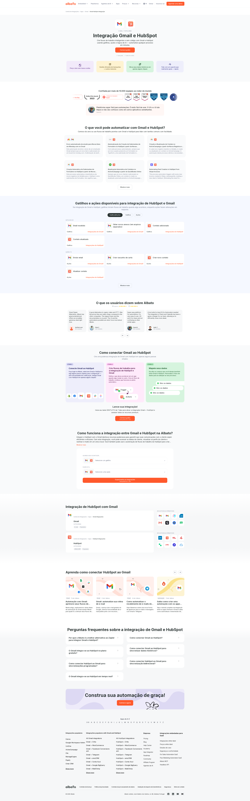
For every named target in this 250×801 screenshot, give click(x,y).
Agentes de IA (148, 766)
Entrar (151, 4)
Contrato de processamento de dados (123, 787)
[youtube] (178, 794)
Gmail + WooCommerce (95, 745)
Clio (67, 753)
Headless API (164, 765)
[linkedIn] (173, 794)
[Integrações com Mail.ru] (174, 523)
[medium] (182, 794)
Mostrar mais (125, 187)
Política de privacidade (101, 787)
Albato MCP (164, 761)
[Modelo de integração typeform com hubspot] (125, 146)
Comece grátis (125, 50)
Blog (144, 742)
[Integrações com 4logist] (181, 538)
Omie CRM (69, 764)
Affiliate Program (149, 762)
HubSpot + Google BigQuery (127, 765)
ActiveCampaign (72, 750)
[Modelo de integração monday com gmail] (84, 146)
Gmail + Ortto (91, 742)
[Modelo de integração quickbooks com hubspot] (125, 171)
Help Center (147, 745)
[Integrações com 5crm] (160, 545)
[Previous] (123, 335)
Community (147, 759)
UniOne (68, 746)
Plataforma (95, 4)
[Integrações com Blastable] (174, 516)
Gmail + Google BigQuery (95, 765)
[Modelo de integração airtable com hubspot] (166, 146)
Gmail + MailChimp (93, 769)
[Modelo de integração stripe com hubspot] (166, 171)
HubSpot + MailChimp (124, 769)
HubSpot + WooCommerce (126, 745)
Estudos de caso (165, 748)
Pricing (145, 738)
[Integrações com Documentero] (181, 516)
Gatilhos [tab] (128, 215)
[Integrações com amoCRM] (160, 538)
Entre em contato (179, 787)
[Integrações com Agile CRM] (181, 545)
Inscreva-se (160, 4)
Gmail (86, 11)
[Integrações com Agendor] (174, 545)
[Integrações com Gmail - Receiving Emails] (167, 516)
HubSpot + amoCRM (124, 758)
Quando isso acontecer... (91, 455)
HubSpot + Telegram (124, 755)
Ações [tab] (138, 215)
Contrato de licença (85, 787)
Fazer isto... (86, 467)
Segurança (167, 787)
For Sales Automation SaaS (169, 754)
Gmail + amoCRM (92, 758)
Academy (146, 749)
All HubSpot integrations (125, 738)
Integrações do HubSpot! (174, 232)
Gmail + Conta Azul (93, 762)
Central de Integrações (72, 11)
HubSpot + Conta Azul (124, 762)
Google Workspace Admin (75, 743)
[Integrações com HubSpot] (167, 538)
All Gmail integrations (94, 738)
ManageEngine (71, 757)
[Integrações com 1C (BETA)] (174, 538)
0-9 (88, 722)
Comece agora (125, 703)
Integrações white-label (168, 741)
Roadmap (146, 755)
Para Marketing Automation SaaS (171, 758)
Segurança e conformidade (169, 751)
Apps (117, 4)
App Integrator (148, 752)
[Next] (127, 335)
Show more (70, 769)
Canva (68, 739)
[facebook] (168, 794)
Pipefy (68, 760)
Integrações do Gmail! (95, 232)
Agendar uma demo (175, 4)
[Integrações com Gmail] (160, 516)
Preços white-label (166, 744)
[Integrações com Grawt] (167, 523)
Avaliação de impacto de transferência (149, 787)
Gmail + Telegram (92, 755)
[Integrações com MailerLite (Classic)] (181, 523)
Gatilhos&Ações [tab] (115, 215)
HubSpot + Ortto (122, 742)
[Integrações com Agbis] (167, 545)
